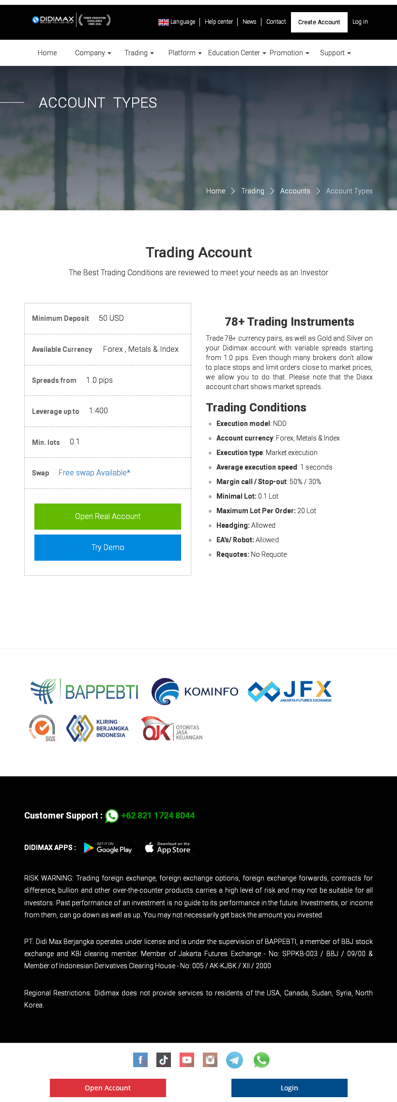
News (250, 21)
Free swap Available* (94, 472)
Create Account (319, 22)
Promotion (287, 53)
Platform (182, 53)
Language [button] (182, 21)
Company (91, 53)
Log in (360, 21)
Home (47, 53)
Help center (219, 21)
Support (333, 53)
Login (289, 1087)
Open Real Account (107, 516)
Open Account (108, 1087)
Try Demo (108, 547)
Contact (276, 21)
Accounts (295, 191)
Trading (136, 53)
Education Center (234, 53)
